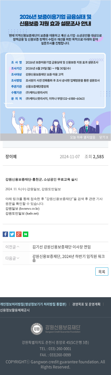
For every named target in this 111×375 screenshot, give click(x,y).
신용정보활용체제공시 (15, 310)
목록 (101, 271)
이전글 (11, 247)
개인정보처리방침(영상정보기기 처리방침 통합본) (33, 304)
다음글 (11, 258)
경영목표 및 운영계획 (86, 304)
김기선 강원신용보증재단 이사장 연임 (61, 247)
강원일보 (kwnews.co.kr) (22, 208)
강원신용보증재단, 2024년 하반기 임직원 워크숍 (68, 258)
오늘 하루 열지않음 (84, 137)
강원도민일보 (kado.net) (22, 213)
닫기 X (103, 137)
